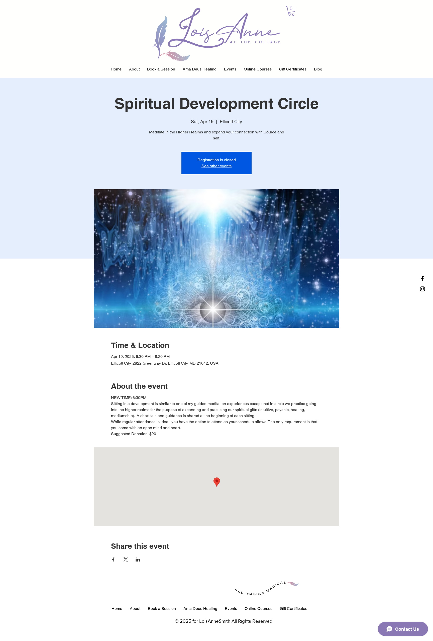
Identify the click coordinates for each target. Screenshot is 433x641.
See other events (216, 166)
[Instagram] (422, 289)
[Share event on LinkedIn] (138, 559)
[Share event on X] (125, 559)
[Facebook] (422, 278)
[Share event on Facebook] (113, 559)
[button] (291, 11)
